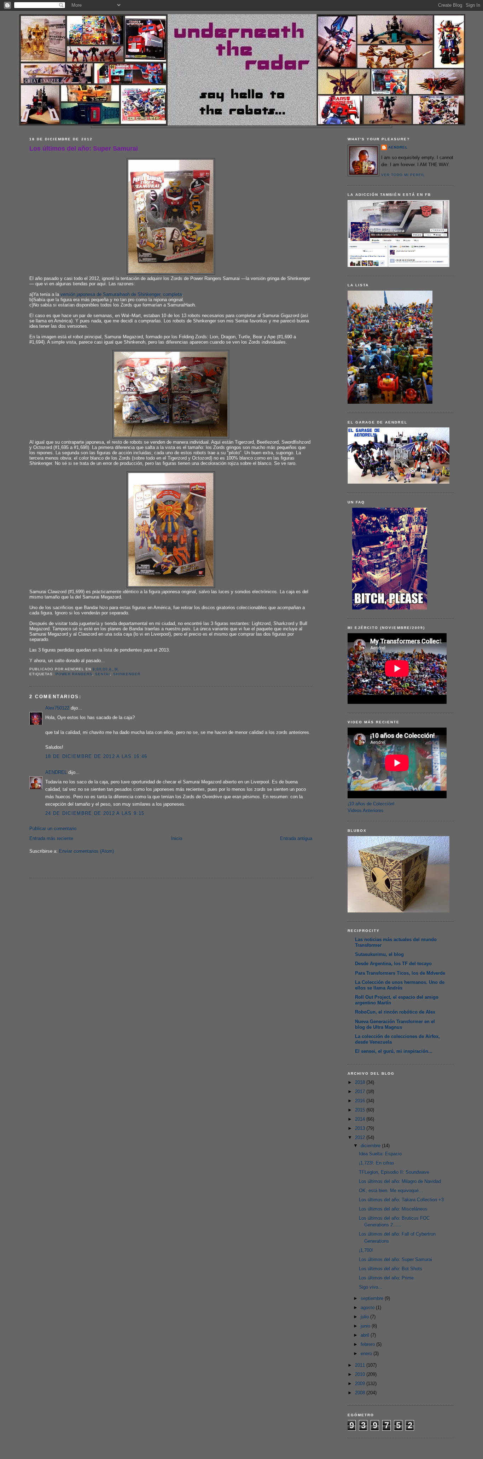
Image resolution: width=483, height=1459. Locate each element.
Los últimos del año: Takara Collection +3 (401, 1199)
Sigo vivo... (370, 1287)
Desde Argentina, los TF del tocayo (393, 963)
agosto (368, 1307)
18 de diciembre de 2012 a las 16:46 (96, 756)
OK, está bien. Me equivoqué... (391, 1190)
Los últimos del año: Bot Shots (390, 1268)
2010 (360, 1374)
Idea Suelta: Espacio (380, 1153)
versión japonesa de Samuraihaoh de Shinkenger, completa (121, 294)
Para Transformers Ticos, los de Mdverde (400, 973)
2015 (360, 1110)
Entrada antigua (296, 838)
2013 (360, 1128)
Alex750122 (57, 708)
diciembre (371, 1145)
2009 (360, 1383)
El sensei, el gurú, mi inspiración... (393, 1051)
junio (366, 1326)
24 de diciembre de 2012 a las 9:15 (94, 813)
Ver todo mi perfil (403, 175)
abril (366, 1335)
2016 (360, 1100)
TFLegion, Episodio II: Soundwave (394, 1172)
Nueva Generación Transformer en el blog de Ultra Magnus (395, 1024)
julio (365, 1316)
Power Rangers (74, 674)
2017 (360, 1091)
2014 (360, 1119)
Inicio (176, 838)
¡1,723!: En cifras (376, 1163)
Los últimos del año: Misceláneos (393, 1209)
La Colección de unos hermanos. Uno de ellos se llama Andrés (399, 985)
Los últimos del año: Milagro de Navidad (400, 1181)
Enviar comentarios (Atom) (86, 851)
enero (367, 1353)
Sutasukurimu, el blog (379, 954)
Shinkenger (126, 674)
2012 (360, 1137)
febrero (368, 1344)
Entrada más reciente (51, 838)
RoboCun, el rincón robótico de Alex (395, 1012)
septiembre (373, 1298)
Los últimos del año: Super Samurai (83, 148)
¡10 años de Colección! (371, 803)
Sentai (102, 674)
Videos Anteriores (366, 810)
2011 (360, 1365)
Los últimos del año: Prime (386, 1277)
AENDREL (56, 772)
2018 (360, 1082)
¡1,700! (366, 1250)
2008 (360, 1392)
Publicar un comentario (52, 828)
